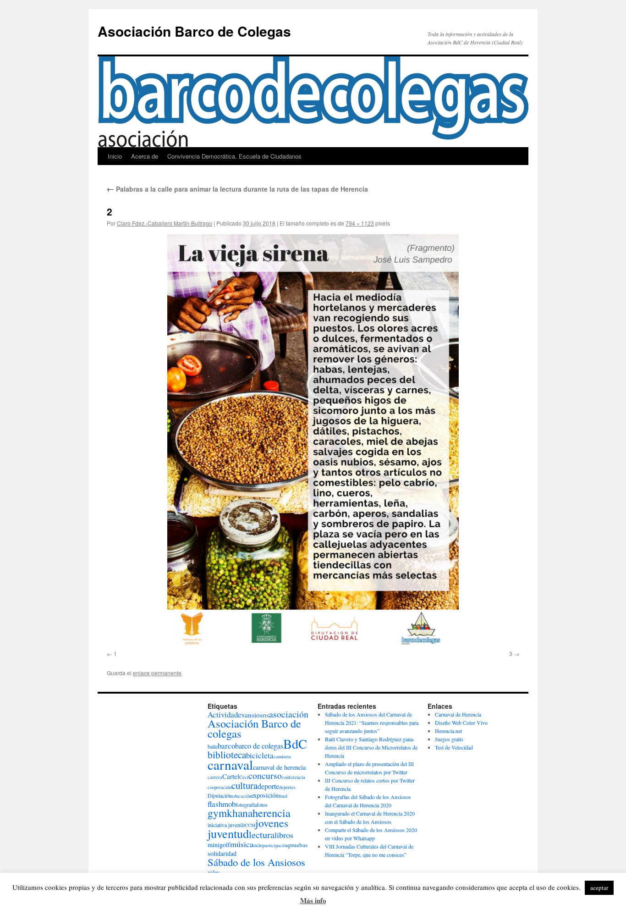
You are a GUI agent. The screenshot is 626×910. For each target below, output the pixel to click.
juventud (228, 833)
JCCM (249, 825)
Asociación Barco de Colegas (194, 31)
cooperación (219, 787)
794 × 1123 (360, 223)
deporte (268, 786)
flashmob (222, 804)
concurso (265, 775)
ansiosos (257, 714)
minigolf (219, 844)
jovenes (271, 823)
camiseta (282, 756)
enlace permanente (157, 673)
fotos (262, 804)
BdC (295, 743)
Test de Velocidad (454, 747)
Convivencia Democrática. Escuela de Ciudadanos (234, 156)
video (214, 872)
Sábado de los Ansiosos (256, 862)
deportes (287, 787)
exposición (265, 795)
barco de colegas (259, 746)
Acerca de (144, 156)
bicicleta (260, 755)
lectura (262, 834)
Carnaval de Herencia (458, 714)
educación (241, 796)
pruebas (298, 845)
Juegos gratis (449, 739)
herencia (272, 812)
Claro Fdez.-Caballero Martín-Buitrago (164, 223)
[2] (313, 440)
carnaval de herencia (279, 767)
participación (275, 845)
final (283, 796)
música (241, 843)
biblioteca (227, 754)
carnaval (230, 764)
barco (226, 745)
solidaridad (222, 853)
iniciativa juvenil (225, 824)
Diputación (219, 795)
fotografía (246, 804)
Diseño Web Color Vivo (461, 722)
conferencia (293, 777)
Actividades (226, 714)
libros (284, 834)
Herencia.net (448, 730)
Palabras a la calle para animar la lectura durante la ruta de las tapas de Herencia (237, 188)
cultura (244, 785)
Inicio (115, 156)
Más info (313, 900)
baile (213, 746)
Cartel (230, 776)
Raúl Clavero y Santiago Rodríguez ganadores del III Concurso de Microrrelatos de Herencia (371, 747)
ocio (258, 845)
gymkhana (230, 812)
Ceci (243, 777)
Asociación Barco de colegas (254, 728)
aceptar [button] (599, 887)
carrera (215, 777)
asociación (288, 714)
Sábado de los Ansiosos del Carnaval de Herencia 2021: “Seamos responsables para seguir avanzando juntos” (371, 722)
